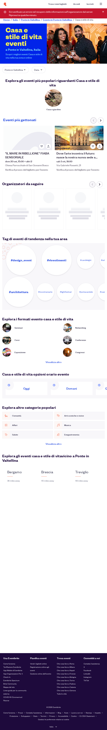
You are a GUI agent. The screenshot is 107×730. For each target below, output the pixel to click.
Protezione (14, 716)
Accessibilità (63, 716)
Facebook (87, 670)
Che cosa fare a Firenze (66, 673)
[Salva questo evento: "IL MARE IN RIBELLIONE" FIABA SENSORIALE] (41, 146)
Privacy (52, 716)
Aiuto (66, 712)
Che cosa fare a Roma (65, 663)
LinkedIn (87, 673)
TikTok (86, 680)
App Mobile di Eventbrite (12, 670)
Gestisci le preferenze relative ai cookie (53, 719)
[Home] (5, 4)
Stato (35, 716)
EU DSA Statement (87, 716)
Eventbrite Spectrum (11, 680)
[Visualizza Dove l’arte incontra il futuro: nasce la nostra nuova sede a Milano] (79, 138)
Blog (59, 712)
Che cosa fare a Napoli (66, 670)
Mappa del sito (9, 687)
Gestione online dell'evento (40, 673)
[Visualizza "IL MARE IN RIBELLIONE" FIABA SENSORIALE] (27, 138)
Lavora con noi (77, 712)
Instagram (88, 677)
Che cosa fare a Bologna (66, 677)
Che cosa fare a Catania (66, 687)
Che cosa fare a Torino (66, 680)
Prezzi (20, 712)
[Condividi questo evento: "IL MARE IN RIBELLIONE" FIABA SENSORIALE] (48, 146)
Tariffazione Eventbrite (12, 667)
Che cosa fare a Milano (66, 667)
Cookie (74, 716)
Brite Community (10, 683)
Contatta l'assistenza (92, 663)
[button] (15, 69)
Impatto (98, 712)
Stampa (89, 712)
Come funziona (9, 663)
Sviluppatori (25, 716)
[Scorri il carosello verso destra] (101, 120)
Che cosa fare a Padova (66, 683)
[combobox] (78, 11)
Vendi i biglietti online (38, 663)
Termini (43, 716)
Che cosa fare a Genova (66, 690)
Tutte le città (62, 693)
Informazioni (50, 712)
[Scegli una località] (56, 11)
